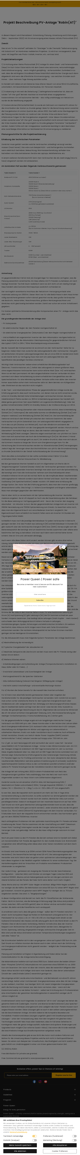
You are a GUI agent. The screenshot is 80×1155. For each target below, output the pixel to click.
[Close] (63, 547)
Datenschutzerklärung (18, 1132)
